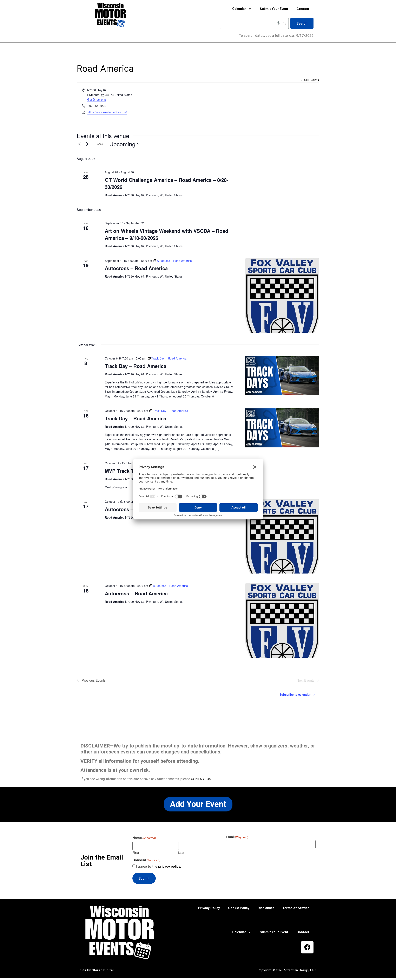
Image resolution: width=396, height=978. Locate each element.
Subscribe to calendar (294, 694)
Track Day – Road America (135, 365)
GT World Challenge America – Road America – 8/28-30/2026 (166, 183)
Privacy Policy (209, 908)
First (135, 852)
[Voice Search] (278, 23)
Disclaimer (266, 908)
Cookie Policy (238, 908)
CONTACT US (201, 779)
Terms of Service (295, 908)
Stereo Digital (102, 970)
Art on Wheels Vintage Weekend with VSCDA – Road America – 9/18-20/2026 (166, 234)
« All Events (310, 80)
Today (99, 143)
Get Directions (96, 99)
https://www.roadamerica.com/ (107, 112)
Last (181, 852)
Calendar (239, 9)
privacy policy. (169, 866)
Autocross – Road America (136, 268)
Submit (144, 878)
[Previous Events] (79, 143)
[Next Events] (87, 143)
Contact (303, 9)
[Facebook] (307, 947)
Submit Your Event (274, 9)
